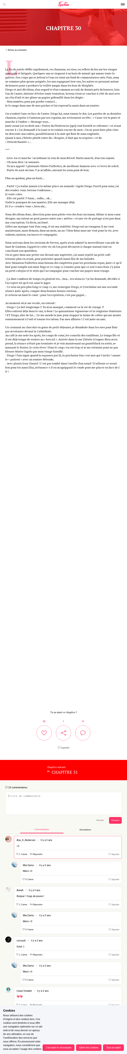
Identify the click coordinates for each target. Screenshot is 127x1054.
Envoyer (115, 820)
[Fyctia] (63, 4)
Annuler (100, 820)
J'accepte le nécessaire (58, 1047)
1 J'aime (22, 854)
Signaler (65, 747)
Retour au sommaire (17, 50)
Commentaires (42, 829)
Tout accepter (113, 1047)
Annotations (85, 830)
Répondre (37, 854)
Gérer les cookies (88, 1047)
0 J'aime (29, 879)
